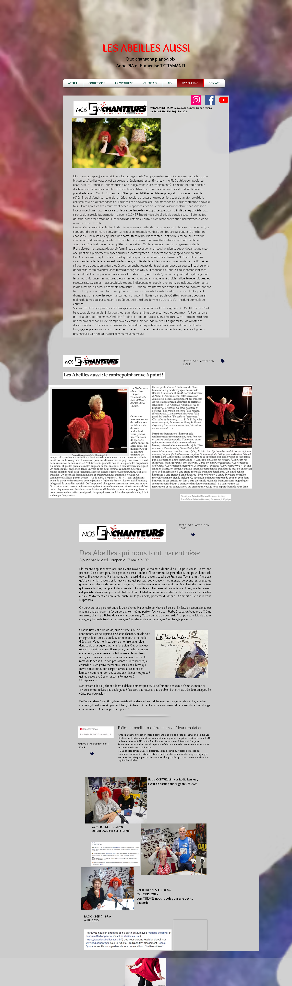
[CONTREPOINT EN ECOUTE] (223, 100)
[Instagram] (196, 100)
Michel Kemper (109, 559)
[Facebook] (210, 100)
